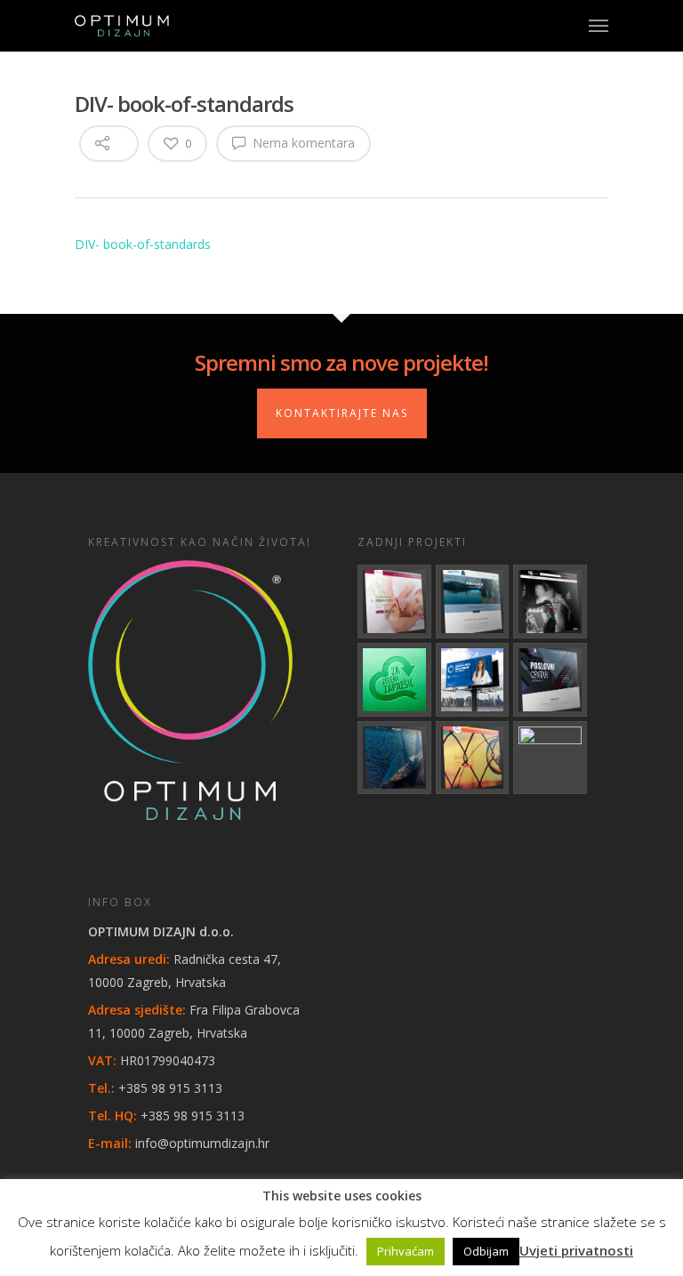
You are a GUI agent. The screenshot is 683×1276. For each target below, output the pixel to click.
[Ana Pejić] (473, 758)
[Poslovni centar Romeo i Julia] (550, 680)
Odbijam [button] (486, 1251)
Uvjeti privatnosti (576, 1250)
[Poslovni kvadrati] (550, 758)
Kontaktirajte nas (342, 413)
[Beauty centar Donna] (394, 601)
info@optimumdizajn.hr (202, 1143)
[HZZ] (473, 680)
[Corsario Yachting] (394, 758)
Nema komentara (302, 142)
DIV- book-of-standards (143, 244)
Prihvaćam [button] (405, 1251)
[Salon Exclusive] (550, 601)
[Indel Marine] (473, 601)
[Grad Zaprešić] (394, 680)
